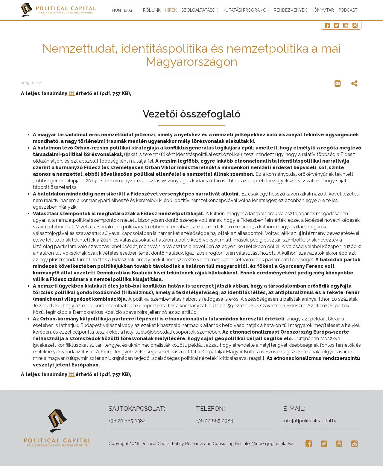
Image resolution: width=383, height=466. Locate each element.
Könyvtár (322, 10)
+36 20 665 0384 (127, 421)
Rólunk (152, 10)
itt (72, 93)
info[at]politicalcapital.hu (310, 421)
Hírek (171, 10)
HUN (116, 10)
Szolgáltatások (199, 10)
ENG (128, 10)
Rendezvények (290, 10)
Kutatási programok (246, 10)
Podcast (348, 10)
